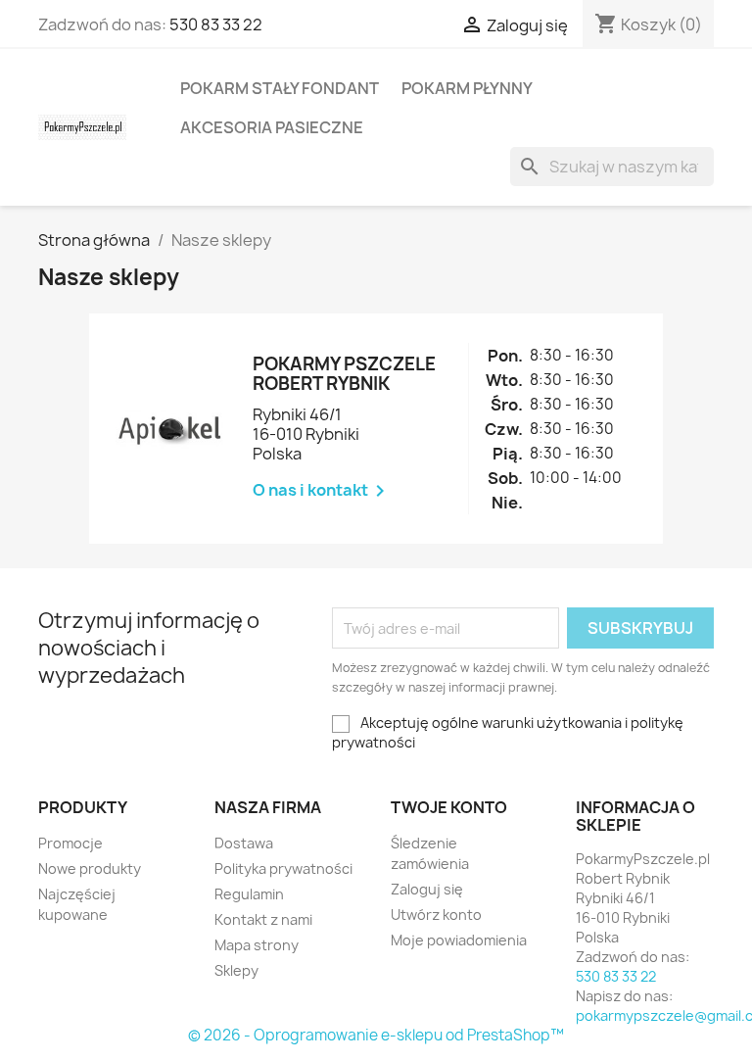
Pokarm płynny (467, 88)
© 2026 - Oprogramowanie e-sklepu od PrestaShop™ (376, 1035)
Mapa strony (256, 945)
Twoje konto (449, 807)
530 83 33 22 (215, 24)
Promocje (70, 843)
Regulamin (249, 894)
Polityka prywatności (283, 868)
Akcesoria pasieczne (271, 127)
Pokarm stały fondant (279, 88)
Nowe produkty (89, 868)
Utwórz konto (436, 914)
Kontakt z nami (263, 919)
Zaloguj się (427, 889)
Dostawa (243, 843)
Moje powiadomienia (459, 940)
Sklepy (236, 970)
